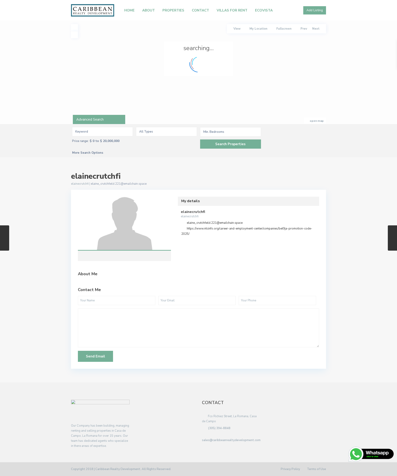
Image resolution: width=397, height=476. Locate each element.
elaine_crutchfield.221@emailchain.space (119, 184)
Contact (200, 10)
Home (129, 10)
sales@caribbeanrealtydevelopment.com (231, 440)
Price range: (80, 141)
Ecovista (264, 10)
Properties (173, 10)
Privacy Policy (290, 469)
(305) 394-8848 (219, 428)
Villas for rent (232, 10)
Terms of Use (316, 469)
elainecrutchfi (124, 223)
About (148, 10)
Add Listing (314, 10)
